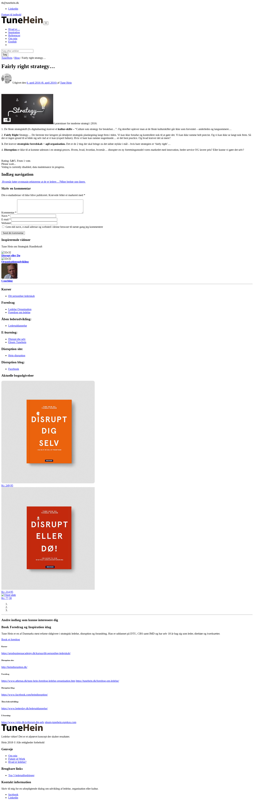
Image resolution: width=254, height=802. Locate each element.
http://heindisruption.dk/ (14, 667)
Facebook (13, 368)
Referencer (14, 35)
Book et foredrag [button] (10, 639)
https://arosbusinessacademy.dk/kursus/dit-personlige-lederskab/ (35, 653)
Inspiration (14, 32)
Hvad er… (14, 29)
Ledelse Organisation (19, 309)
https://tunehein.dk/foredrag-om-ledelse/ (97, 680)
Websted (6, 223)
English (12, 41)
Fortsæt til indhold (11, 14)
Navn (5, 215)
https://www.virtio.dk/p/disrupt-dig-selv (22, 722)
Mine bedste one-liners (73, 181)
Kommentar (8, 212)
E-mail (6, 219)
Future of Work (16, 758)
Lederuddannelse (17, 325)
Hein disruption (16, 355)
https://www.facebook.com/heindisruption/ (24, 694)
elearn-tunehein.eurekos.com (60, 722)
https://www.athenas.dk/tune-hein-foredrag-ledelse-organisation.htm (38, 680)
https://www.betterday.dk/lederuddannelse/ (24, 708)
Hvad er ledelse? (17, 761)
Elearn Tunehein (17, 342)
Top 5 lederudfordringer (21, 775)
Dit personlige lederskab (21, 296)
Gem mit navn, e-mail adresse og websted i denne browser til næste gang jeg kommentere (54, 226)
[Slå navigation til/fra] (45, 23)
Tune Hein (66, 82)
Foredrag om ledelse (19, 312)
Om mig (12, 38)
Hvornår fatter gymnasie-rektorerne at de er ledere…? (30, 181)
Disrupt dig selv (17, 339)
